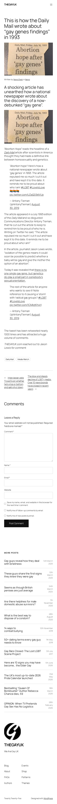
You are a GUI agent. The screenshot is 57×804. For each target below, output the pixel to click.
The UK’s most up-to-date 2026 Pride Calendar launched (22, 677)
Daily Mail (10, 359)
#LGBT (25, 187)
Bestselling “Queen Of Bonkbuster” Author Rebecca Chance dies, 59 (21, 691)
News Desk (18, 79)
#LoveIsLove (37, 187)
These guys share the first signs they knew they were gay (23, 575)
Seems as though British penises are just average (18, 589)
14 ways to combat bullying (13, 629)
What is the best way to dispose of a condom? (17, 617)
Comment (9, 431)
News (27, 79)
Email (7, 477)
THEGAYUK (10, 4)
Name (7, 465)
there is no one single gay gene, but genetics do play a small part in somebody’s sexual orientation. (25, 275)
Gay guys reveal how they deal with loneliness (21, 562)
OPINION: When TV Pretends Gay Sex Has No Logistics (20, 705)
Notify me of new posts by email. (20, 515)
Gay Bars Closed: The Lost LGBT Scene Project (22, 652)
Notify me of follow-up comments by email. (25, 510)
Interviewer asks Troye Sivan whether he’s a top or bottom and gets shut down (14, 382)
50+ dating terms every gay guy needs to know (22, 641)
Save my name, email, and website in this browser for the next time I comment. (29, 503)
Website (7, 490)
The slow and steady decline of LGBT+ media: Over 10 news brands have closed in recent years (39, 382)
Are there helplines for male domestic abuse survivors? (20, 603)
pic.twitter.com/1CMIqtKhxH (25, 305)
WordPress (48, 798)
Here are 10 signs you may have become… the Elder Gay (22, 664)
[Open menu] (51, 4)
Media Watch (23, 359)
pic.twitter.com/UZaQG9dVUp (27, 194)
